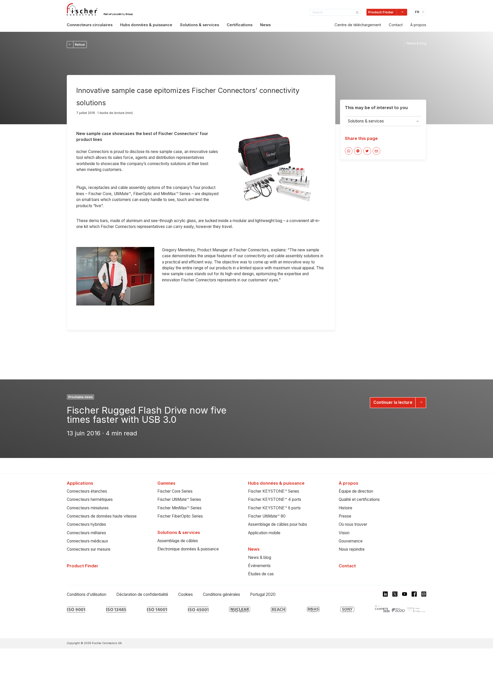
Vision (344, 532)
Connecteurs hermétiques (90, 499)
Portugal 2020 (263, 594)
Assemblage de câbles (177, 540)
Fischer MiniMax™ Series (179, 507)
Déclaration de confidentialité (142, 594)
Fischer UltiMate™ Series (179, 499)
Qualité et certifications (359, 499)
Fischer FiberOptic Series (180, 516)
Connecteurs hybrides (86, 524)
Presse (345, 516)
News (265, 25)
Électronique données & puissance (188, 549)
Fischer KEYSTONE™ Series (273, 491)
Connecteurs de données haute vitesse (102, 516)
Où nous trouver (353, 524)
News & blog (259, 557)
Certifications (239, 25)
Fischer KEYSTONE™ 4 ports (274, 499)
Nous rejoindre (352, 549)
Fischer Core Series (175, 491)
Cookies (185, 594)
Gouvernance (351, 541)
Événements (259, 565)
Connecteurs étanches (87, 491)
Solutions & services (199, 25)
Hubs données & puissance (146, 25)
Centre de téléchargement (358, 25)
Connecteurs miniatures (88, 507)
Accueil (397, 43)
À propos (418, 25)
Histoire (345, 507)
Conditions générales (221, 594)
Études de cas (261, 573)
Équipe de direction (356, 491)
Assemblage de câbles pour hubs (277, 524)
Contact (396, 25)
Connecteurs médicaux (87, 541)
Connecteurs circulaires (89, 25)
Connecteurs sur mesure (88, 549)
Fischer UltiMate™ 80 (267, 516)
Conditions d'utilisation (86, 594)
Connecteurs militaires (86, 532)
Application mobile (264, 532)
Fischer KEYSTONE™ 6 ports (274, 507)
